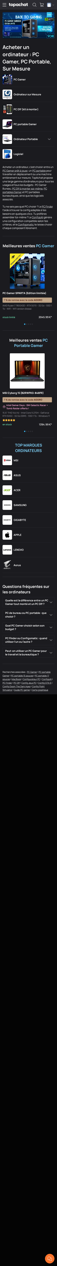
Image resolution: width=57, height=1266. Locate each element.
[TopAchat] (18, 5)
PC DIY (17, 682)
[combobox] (50, 4)
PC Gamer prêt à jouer (15, 170)
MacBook (16, 679)
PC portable (39, 170)
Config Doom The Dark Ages (16, 686)
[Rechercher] (34, 4)
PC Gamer (45, 245)
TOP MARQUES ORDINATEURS (28, 447)
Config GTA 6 (44, 682)
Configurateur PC (31, 679)
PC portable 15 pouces (22, 675)
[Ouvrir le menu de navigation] (4, 5)
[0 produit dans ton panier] (41, 4)
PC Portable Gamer (31, 342)
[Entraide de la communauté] (49, 1258)
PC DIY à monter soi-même (27, 188)
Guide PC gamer (22, 689)
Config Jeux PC (28, 682)
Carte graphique (40, 689)
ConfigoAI (37, 217)
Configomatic (26, 224)
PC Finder (47, 206)
